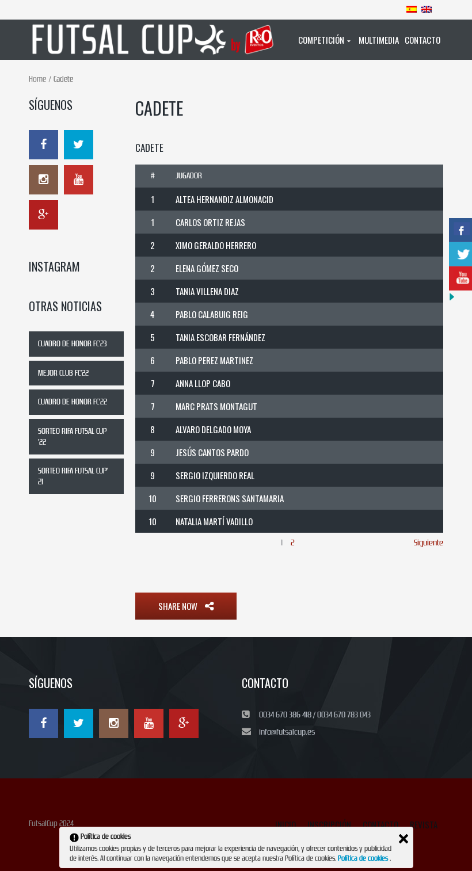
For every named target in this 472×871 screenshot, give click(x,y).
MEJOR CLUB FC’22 (63, 373)
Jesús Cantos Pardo (212, 452)
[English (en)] (426, 8)
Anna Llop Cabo (203, 383)
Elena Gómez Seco (207, 268)
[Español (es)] (411, 8)
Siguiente (428, 542)
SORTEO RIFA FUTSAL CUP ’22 (72, 436)
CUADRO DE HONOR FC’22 (72, 402)
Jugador (189, 175)
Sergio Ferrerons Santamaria (230, 498)
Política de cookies (364, 858)
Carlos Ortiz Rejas (210, 222)
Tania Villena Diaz (207, 291)
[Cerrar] (403, 838)
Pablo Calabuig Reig (212, 314)
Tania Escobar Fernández (220, 337)
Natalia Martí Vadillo (214, 521)
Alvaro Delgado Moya (213, 429)
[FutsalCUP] (154, 40)
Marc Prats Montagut (216, 406)
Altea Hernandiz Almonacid (224, 199)
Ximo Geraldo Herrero (216, 245)
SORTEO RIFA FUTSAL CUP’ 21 (73, 476)
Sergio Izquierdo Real (215, 475)
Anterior (148, 542)
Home (37, 79)
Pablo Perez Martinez (214, 360)
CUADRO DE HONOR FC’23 (72, 343)
